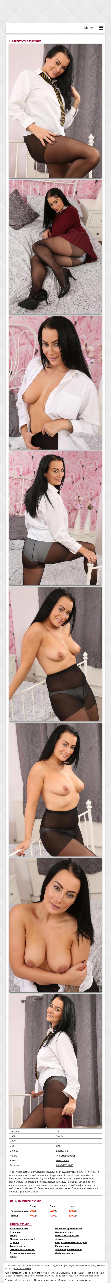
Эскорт (13, 1235)
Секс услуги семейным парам (71, 1242)
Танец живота (17, 1246)
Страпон (14, 1242)
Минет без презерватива (68, 1228)
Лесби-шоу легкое (65, 1253)
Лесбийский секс (19, 1228)
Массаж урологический (22, 1239)
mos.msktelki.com (22, 1268)
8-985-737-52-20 (64, 1165)
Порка (13, 1256)
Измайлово (62, 1160)
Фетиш (59, 1239)
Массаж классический (67, 1235)
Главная (9, 1280)
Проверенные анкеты (45, 1280)
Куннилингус (17, 1232)
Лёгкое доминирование (22, 1253)
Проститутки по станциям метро (74, 1280)
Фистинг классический (22, 1249)
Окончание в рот (64, 1232)
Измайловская (67, 1155)
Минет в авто (62, 1246)
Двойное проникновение (68, 1249)
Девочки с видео (23, 1280)
